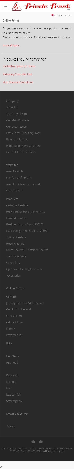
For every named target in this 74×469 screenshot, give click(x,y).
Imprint (68, 15)
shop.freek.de (14, 190)
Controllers (13, 263)
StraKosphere (14, 401)
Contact (11, 297)
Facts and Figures (16, 139)
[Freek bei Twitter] (33, 441)
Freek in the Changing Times (23, 133)
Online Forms (15, 288)
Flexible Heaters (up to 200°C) (24, 224)
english (57, 15)
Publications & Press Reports (23, 146)
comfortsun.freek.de (18, 178)
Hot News (12, 356)
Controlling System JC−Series (19, 66)
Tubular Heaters (16, 237)
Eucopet (11, 382)
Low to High (13, 394)
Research (12, 375)
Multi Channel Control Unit (18, 82)
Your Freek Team (16, 114)
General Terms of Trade (20, 152)
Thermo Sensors (16, 256)
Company (12, 101)
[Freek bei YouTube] (41, 441)
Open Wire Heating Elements (24, 269)
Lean (9, 388)
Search (10, 426)
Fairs (9, 343)
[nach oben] (1, 467)
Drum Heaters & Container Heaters (27, 250)
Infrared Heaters (16, 218)
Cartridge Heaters (17, 205)
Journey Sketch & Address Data (25, 303)
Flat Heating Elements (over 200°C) (27, 231)
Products (12, 199)
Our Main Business (17, 120)
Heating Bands (15, 243)
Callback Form (15, 322)
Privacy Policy (14, 335)
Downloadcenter (17, 414)
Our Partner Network (19, 309)
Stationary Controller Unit (17, 74)
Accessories (13, 275)
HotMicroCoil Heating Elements (25, 212)
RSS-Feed (12, 362)
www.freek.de (14, 171)
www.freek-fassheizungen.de (23, 184)
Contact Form (14, 316)
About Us (12, 107)
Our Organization (16, 127)
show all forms (11, 45)
